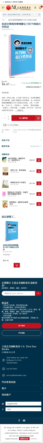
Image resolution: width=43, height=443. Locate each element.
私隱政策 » (34, 439)
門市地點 (21, 333)
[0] (40, 7)
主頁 (3, 20)
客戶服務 (21, 325)
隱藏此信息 (24, 438)
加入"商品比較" (6, 131)
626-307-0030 (12, 368)
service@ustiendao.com (16, 375)
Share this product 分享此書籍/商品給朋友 (27, 131)
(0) (12, 29)
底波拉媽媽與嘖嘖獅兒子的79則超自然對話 (22, 20)
